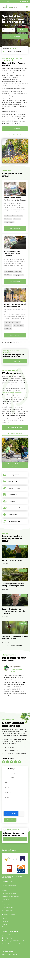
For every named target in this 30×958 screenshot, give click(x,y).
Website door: (9, 954)
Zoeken (22, 30)
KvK (3, 888)
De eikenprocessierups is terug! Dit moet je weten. (13, 585)
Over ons (5, 921)
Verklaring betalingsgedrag (10, 896)
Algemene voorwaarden (9, 885)
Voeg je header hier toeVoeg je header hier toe (13, 48)
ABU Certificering (7, 910)
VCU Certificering (7, 907)
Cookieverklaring (7, 951)
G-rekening (5, 899)
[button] (26, 7)
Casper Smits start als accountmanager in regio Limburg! (13, 611)
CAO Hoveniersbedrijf (9, 893)
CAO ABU (5, 891)
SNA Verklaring (7, 905)
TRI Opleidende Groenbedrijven (12, 392)
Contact (4, 927)
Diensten (5, 918)
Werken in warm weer (12, 560)
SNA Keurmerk (7, 902)
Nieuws (4, 924)
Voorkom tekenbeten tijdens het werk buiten (15, 638)
